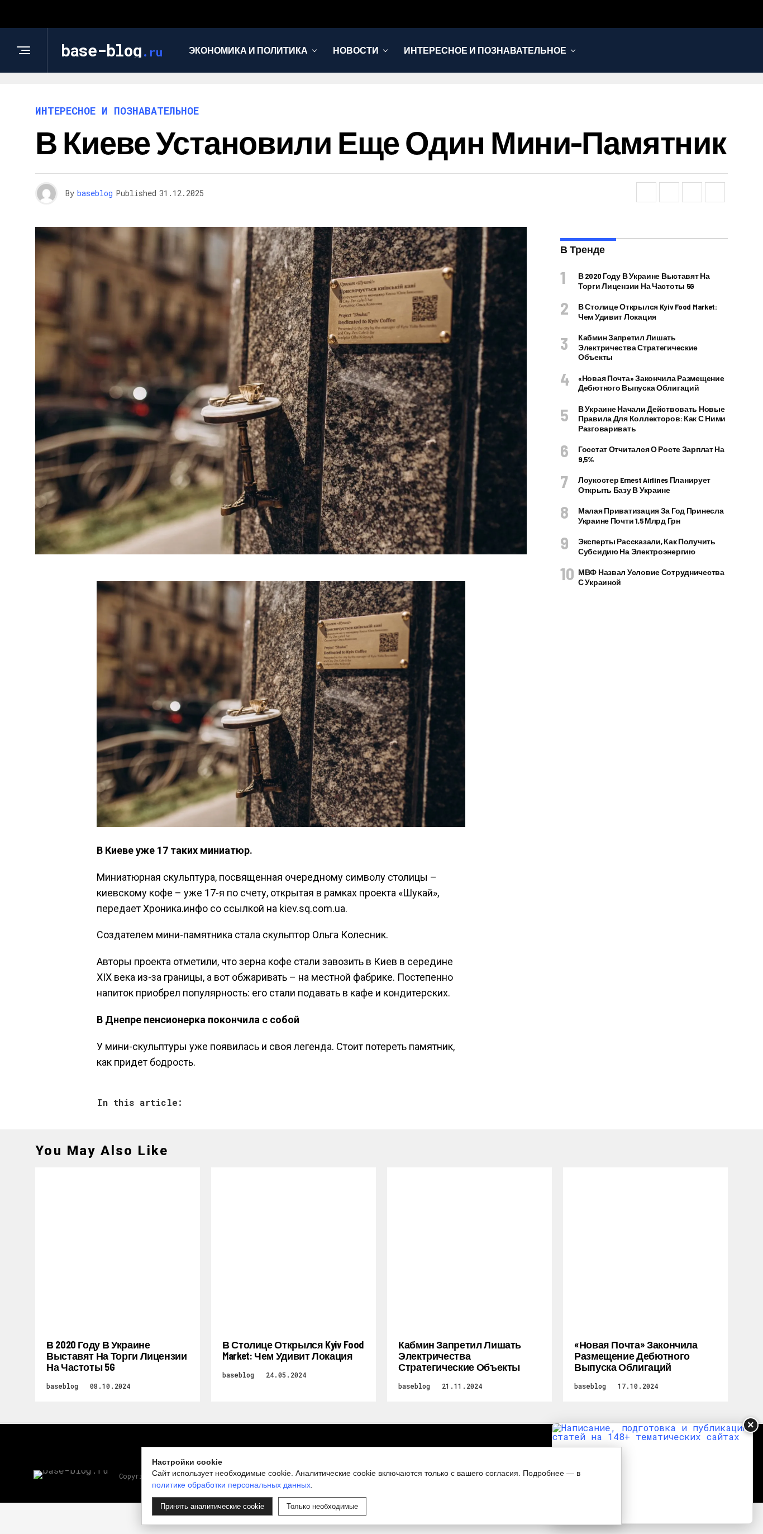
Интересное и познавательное (485, 50)
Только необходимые (322, 1506)
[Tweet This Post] (669, 192)
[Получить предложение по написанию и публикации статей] (652, 1473)
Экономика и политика (248, 50)
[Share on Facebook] (646, 192)
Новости (356, 50)
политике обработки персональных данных (231, 1484)
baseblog (95, 193)
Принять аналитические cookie (212, 1506)
